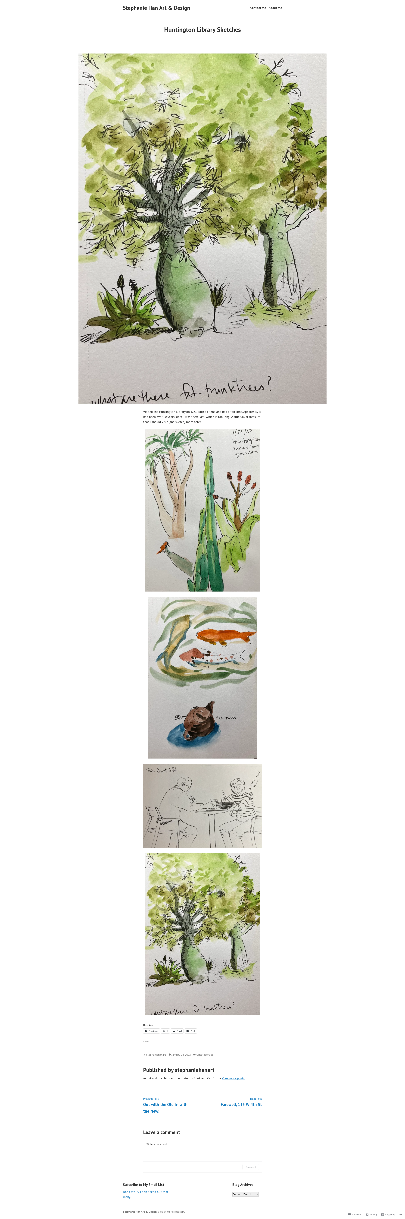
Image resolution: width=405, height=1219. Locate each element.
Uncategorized (204, 1054)
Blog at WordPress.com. (171, 1211)
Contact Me (258, 8)
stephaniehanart (156, 1054)
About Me (275, 8)
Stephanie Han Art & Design (156, 7)
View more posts (233, 1078)
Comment (251, 1167)
